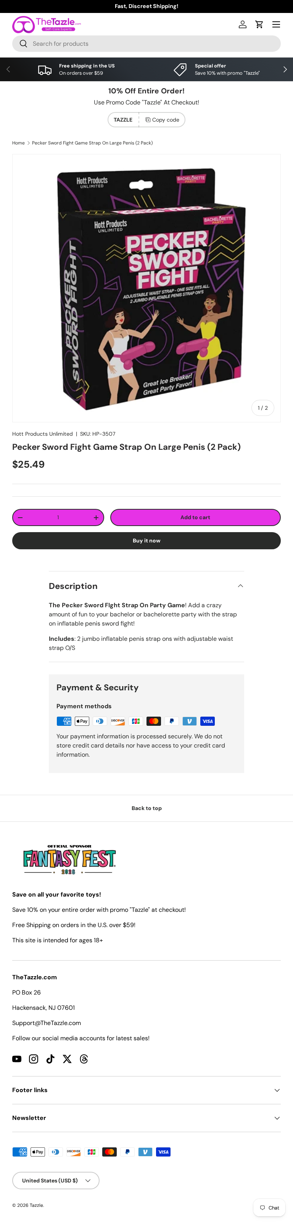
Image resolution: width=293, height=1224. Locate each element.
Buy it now (147, 540)
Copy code (165, 119)
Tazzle (36, 1205)
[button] (259, 24)
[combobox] (146, 43)
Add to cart (195, 517)
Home (18, 143)
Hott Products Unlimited (42, 433)
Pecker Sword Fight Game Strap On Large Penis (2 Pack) (92, 143)
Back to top (147, 808)
